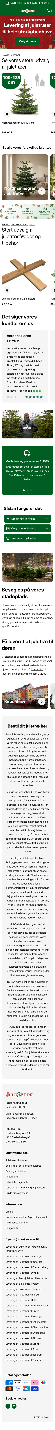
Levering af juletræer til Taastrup (24, 1360)
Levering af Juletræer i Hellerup (23, 1289)
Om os (9, 1211)
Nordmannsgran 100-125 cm (18, 122)
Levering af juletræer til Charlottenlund (27, 1327)
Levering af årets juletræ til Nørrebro (26, 1278)
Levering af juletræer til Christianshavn (27, 1305)
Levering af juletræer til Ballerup (24, 1354)
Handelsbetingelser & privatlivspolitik (27, 1217)
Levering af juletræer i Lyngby (22, 1272)
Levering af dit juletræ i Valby (22, 1283)
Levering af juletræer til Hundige (24, 1316)
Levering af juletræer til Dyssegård (25, 1332)
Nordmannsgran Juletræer (20, 191)
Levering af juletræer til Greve (22, 1310)
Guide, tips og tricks (17, 1192)
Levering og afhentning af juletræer (26, 1187)
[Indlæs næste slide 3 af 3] (31, 490)
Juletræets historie (16, 1160)
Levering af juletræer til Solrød (23, 1349)
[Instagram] (14, 1406)
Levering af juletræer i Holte (21, 1300)
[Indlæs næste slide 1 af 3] (24, 490)
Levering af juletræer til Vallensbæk (26, 1321)
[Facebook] (8, 1406)
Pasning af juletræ (16, 1171)
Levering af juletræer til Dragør (23, 1343)
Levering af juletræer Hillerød (22, 1294)
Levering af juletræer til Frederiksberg (27, 1267)
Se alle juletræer (11, 54)
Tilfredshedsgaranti (17, 1182)
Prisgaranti (12, 1176)
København (15, 701)
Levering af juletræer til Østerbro (24, 1261)
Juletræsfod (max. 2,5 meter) (18, 298)
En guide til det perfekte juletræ (23, 1165)
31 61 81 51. (37, 669)
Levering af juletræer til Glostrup (24, 1338)
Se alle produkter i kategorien (18, 224)
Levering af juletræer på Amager (24, 1256)
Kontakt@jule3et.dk (22, 1113)
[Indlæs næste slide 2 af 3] (27, 490)
